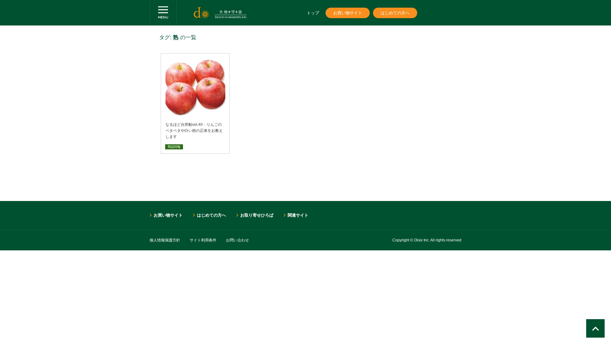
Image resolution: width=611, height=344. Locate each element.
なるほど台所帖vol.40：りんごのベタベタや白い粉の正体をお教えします (194, 130)
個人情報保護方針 (165, 240)
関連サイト (298, 215)
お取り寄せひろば (256, 215)
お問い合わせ (237, 240)
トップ (313, 13)
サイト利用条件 (203, 240)
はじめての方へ (395, 13)
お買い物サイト (347, 13)
